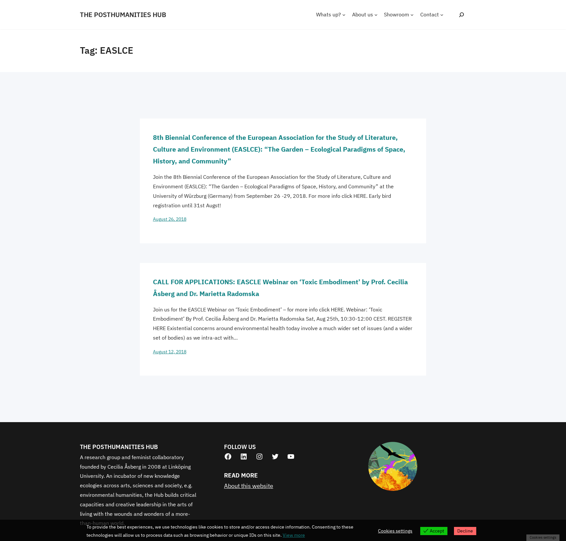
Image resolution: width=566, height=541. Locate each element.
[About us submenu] (376, 14)
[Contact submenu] (441, 14)
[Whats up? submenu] (344, 14)
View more (294, 535)
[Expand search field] (461, 15)
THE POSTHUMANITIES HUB (123, 14)
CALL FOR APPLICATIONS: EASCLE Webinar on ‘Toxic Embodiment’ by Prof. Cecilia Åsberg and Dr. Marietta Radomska (280, 287)
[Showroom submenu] (412, 14)
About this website (248, 486)
